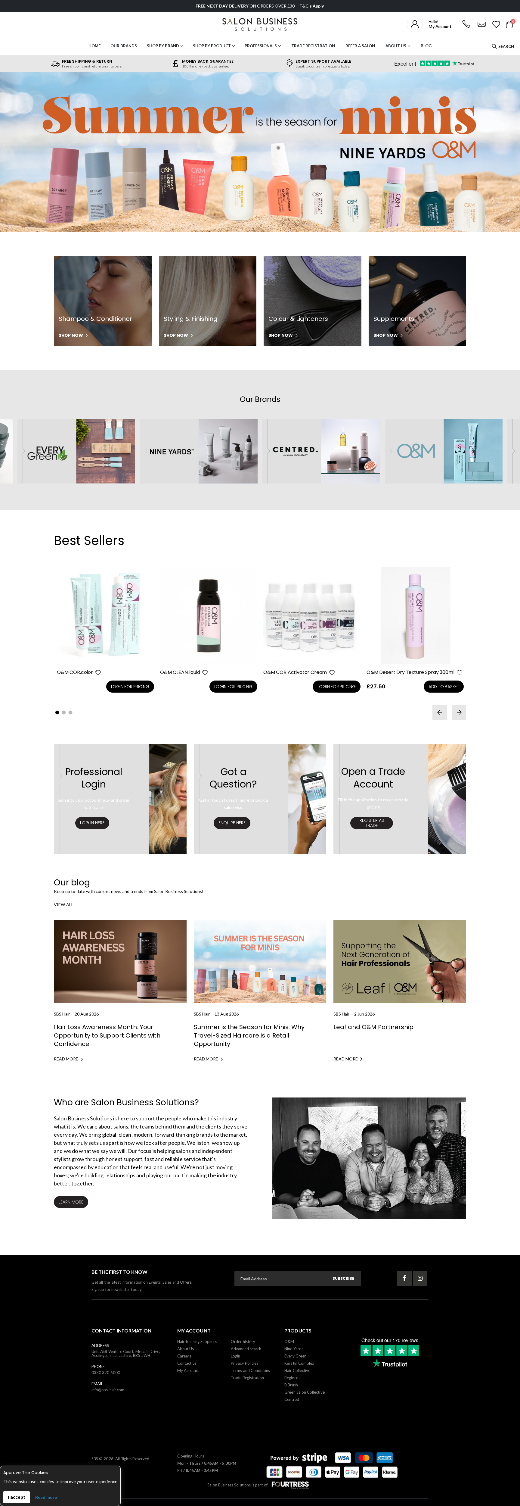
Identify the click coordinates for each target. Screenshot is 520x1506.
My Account (188, 1370)
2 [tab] (64, 712)
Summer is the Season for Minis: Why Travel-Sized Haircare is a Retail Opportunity (249, 1035)
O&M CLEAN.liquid (180, 672)
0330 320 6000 (105, 1372)
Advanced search (246, 1348)
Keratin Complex (299, 1363)
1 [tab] (57, 712)
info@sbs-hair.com (107, 1389)
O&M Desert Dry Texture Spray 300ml (410, 672)
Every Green (295, 1356)
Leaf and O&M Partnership (373, 1027)
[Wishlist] (495, 24)
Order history (243, 1341)
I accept (16, 1497)
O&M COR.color (75, 672)
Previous (13, 153)
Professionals (261, 45)
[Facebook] (404, 1278)
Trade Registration (313, 45)
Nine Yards (293, 1348)
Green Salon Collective (304, 1392)
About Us (395, 45)
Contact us (187, 1363)
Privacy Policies (244, 1363)
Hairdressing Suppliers (197, 1341)
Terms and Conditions (250, 1370)
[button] (98, 672)
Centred (291, 1399)
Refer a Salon (360, 45)
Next (506, 153)
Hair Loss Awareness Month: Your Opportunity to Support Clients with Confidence (107, 1035)
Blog (426, 45)
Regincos (292, 1377)
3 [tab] (70, 712)
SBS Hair (62, 1013)
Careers (184, 1356)
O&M (289, 1341)
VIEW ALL (63, 904)
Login (235, 1356)
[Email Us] (481, 24)
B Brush (291, 1384)
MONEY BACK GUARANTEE (208, 61)
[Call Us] (466, 24)
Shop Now (71, 335)
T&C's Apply (311, 5)
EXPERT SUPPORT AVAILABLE (323, 61)
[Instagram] (420, 1278)
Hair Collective (297, 1370)
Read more (46, 1497)
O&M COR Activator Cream (295, 672)
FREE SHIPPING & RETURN (87, 61)
